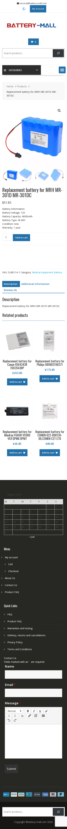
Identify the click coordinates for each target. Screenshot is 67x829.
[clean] (46, 711)
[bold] (28, 711)
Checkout (13, 571)
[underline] (40, 711)
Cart (10, 564)
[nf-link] (29, 715)
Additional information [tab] (35, 284)
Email (10, 685)
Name (9, 666)
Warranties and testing (19, 628)
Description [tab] (11, 284)
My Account (38, 8)
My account (11, 557)
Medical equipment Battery (47, 272)
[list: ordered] (9, 715)
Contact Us (11, 585)
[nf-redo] (15, 720)
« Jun (32, 536)
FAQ (9, 614)
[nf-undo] (9, 720)
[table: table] (43, 715)
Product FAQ (12, 592)
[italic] (34, 711)
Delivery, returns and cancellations (26, 635)
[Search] (58, 53)
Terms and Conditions (19, 649)
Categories (15, 70)
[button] (62, 70)
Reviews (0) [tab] (10, 290)
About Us (10, 578)
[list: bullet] (15, 715)
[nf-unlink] (35, 715)
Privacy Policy (15, 642)
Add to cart (21, 237)
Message (13, 703)
